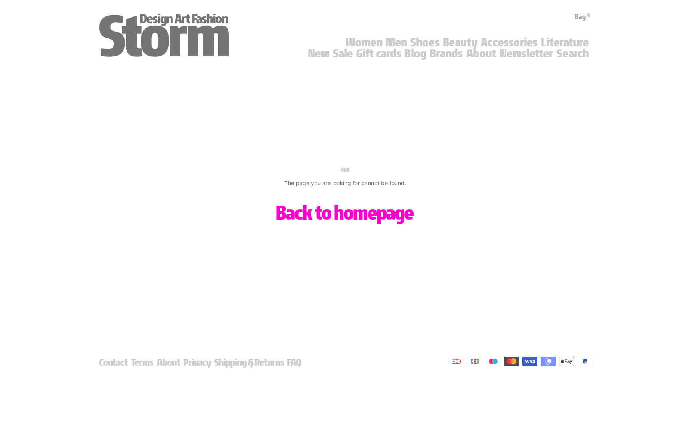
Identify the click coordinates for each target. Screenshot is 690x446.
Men (396, 42)
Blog (416, 53)
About (481, 53)
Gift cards (379, 53)
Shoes (425, 42)
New (319, 53)
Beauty (460, 42)
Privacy (197, 362)
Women (364, 42)
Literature (565, 42)
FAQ (294, 362)
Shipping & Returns (249, 362)
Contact (113, 362)
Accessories (509, 42)
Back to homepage (345, 212)
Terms (142, 362)
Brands (446, 53)
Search (573, 53)
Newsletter (526, 53)
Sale (343, 53)
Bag (583, 16)
